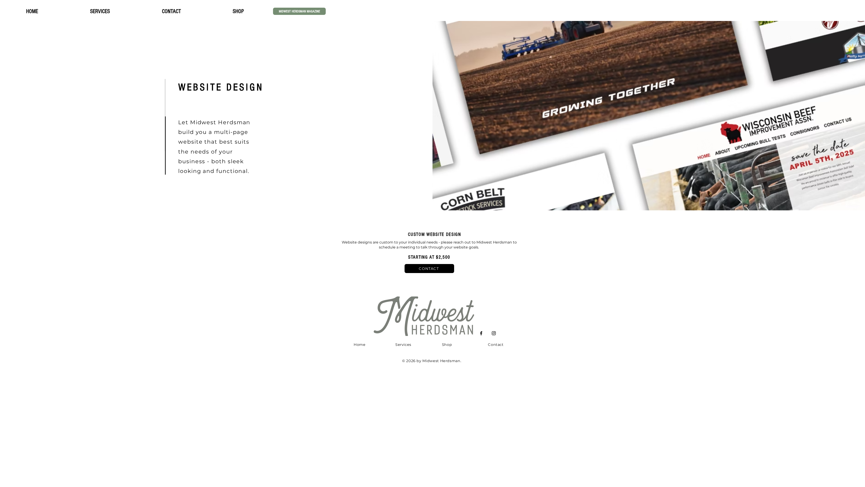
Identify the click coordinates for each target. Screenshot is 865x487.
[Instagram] (493, 333)
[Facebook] (481, 333)
